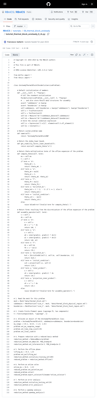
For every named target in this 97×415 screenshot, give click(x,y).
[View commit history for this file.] (92, 42)
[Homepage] (48, 4)
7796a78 (76, 42)
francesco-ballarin (15, 42)
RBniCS (9, 12)
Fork (73, 12)
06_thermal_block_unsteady (37, 30)
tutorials (17, 30)
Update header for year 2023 (37, 42)
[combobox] (80, 26)
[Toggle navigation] (5, 4)
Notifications (58, 12)
